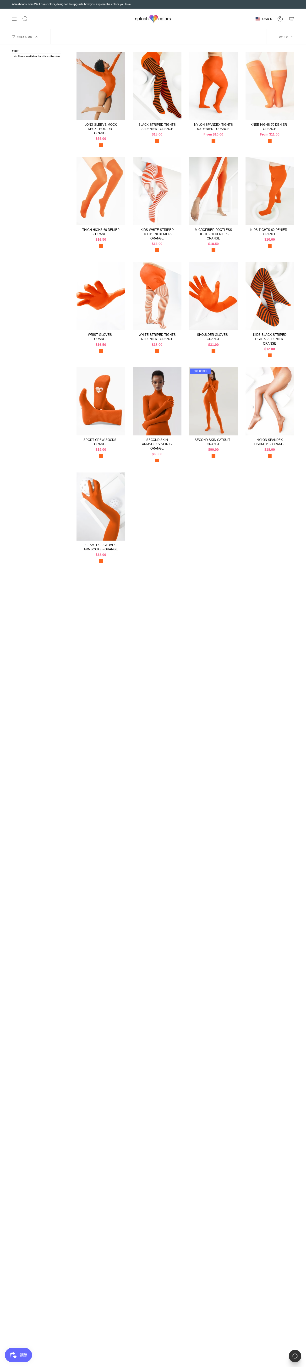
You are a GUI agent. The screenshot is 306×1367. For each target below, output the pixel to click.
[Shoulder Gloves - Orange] (213, 296)
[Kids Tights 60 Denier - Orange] (270, 191)
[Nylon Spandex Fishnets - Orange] (270, 401)
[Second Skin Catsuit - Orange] (213, 401)
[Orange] (101, 145)
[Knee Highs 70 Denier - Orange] (270, 86)
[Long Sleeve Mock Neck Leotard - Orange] (100, 86)
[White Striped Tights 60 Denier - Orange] (157, 296)
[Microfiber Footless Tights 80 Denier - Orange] (213, 191)
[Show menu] (14, 18)
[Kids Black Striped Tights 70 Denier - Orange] (270, 296)
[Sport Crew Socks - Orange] (100, 401)
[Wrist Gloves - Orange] (100, 296)
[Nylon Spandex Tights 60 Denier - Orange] (213, 86)
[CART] (291, 18)
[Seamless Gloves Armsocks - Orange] (100, 506)
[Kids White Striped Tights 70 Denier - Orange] (157, 191)
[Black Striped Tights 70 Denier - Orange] (157, 86)
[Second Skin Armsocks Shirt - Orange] (157, 401)
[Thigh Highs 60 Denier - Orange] (100, 191)
